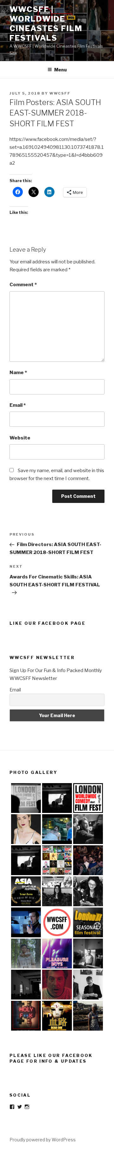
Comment (23, 284)
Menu (60, 69)
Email (18, 405)
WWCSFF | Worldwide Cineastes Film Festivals (46, 24)
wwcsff (60, 93)
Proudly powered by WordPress (43, 1139)
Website (20, 438)
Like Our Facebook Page (48, 623)
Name (18, 372)
